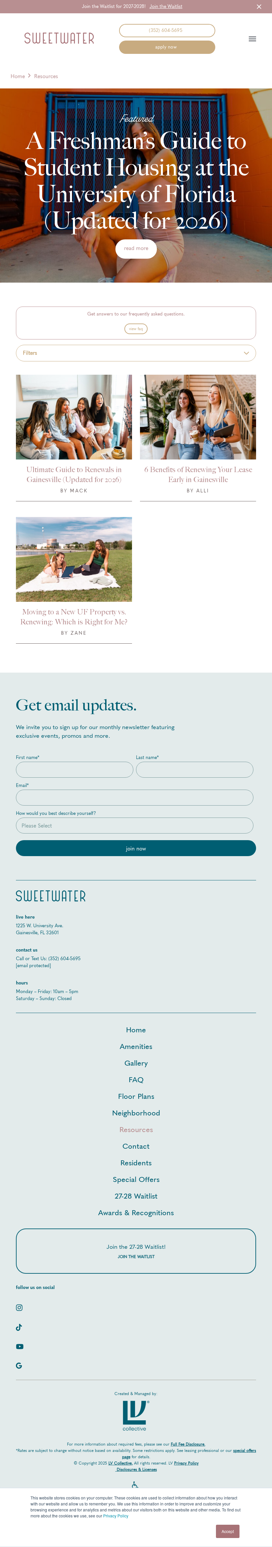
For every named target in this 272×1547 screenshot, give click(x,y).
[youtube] (136, 1344)
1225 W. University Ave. (39, 926)
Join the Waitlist (166, 6)
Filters (30, 353)
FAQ (136, 1079)
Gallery (136, 1062)
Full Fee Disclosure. (188, 1444)
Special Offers (136, 1179)
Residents (136, 1162)
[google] (136, 1363)
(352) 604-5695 (165, 30)
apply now (165, 47)
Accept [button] (228, 1531)
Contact (136, 1145)
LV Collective (120, 1463)
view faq (136, 328)
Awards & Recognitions (136, 1212)
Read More (136, 248)
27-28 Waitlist (136, 1195)
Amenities (136, 1046)
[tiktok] (136, 1325)
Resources (136, 1129)
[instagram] (136, 1305)
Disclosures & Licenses (137, 1469)
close (258, 6)
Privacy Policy (115, 1515)
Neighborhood (136, 1112)
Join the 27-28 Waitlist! (136, 1251)
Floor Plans (136, 1096)
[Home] (59, 39)
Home (18, 76)
